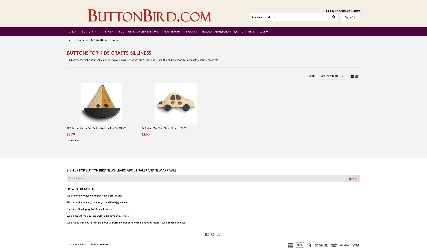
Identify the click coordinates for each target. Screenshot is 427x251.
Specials (191, 31)
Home (71, 31)
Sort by (312, 76)
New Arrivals (172, 31)
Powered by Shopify (100, 245)
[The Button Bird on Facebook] (207, 235)
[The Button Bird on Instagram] (218, 235)
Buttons (88, 31)
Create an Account (349, 11)
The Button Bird (81, 245)
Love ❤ (264, 31)
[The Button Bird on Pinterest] (213, 235)
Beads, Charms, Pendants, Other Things (228, 31)
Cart (353, 16)
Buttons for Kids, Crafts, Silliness (92, 40)
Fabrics (107, 31)
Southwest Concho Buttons (138, 31)
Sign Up (353, 178)
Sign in (330, 11)
